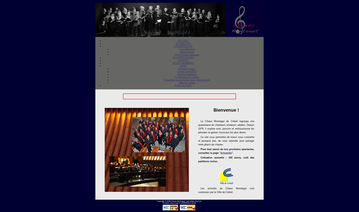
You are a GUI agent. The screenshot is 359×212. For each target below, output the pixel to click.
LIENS (183, 66)
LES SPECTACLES (183, 57)
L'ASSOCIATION (183, 46)
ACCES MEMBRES (183, 63)
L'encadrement (187, 49)
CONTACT (183, 60)
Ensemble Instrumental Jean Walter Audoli (187, 80)
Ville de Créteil (187, 82)
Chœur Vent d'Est (187, 71)
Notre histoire (187, 52)
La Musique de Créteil (187, 77)
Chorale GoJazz (187, 68)
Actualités (226, 153)
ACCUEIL (183, 40)
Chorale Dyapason (187, 74)
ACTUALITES (183, 43)
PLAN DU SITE (183, 85)
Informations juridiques (187, 54)
